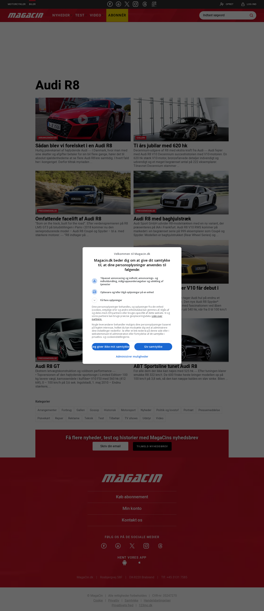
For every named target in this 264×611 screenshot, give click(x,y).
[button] (132, 300)
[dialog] (132, 305)
